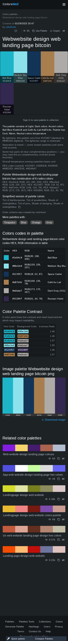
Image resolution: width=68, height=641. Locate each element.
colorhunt (11, 27)
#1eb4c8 (6, 256)
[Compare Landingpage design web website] (63, 499)
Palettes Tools (26, 621)
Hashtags (34, 626)
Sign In (26, 120)
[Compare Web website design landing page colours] (63, 458)
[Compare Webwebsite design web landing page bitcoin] (63, 31)
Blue (23, 222)
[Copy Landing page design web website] (58, 560)
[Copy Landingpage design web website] (58, 499)
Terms (20, 631)
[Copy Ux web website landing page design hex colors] (58, 539)
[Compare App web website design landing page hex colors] (63, 479)
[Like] (16, 31)
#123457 (6, 273)
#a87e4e (6, 281)
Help (48, 631)
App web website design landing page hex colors (33, 474)
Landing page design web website (24, 555)
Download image (55, 419)
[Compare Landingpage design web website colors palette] (63, 519)
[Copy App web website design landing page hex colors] (58, 479)
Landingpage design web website (23, 495)
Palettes (9, 621)
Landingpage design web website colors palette (32, 515)
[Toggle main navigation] (64, 4)
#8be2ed (6, 264)
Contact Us (35, 631)
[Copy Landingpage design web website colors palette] (58, 519)
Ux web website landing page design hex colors (32, 535)
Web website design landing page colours (28, 454)
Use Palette (40, 31)
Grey (49, 222)
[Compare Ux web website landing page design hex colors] (63, 539)
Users (47, 626)
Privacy (59, 626)
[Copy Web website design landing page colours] (58, 458)
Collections (45, 621)
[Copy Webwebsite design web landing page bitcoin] (20, 207)
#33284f (6, 297)
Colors (10, 4)
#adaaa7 (6, 289)
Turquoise (9, 222)
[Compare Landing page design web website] (63, 560)
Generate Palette (14, 626)
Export (56, 31)
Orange (36, 222)
